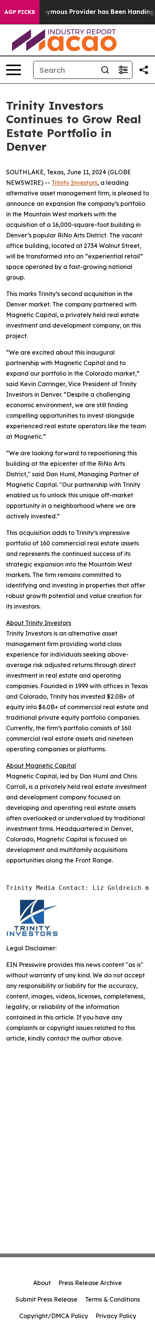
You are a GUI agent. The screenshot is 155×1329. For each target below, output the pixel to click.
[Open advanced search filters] (123, 70)
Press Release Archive (90, 1283)
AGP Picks (20, 12)
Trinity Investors (74, 182)
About (42, 1283)
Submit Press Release (46, 1299)
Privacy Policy (116, 1316)
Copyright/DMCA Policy (53, 1316)
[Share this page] (143, 69)
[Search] (105, 70)
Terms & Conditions (112, 1299)
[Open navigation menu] (13, 69)
